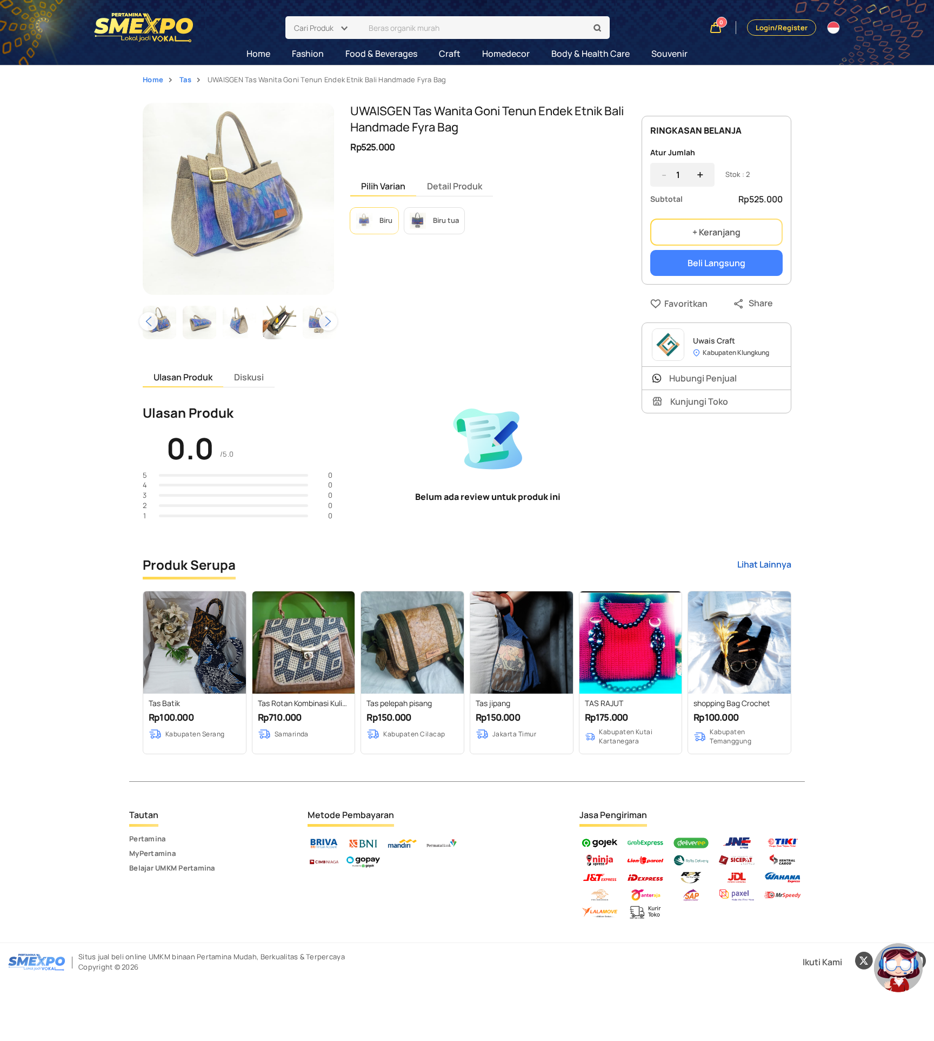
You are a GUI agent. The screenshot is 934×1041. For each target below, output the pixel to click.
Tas (185, 79)
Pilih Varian (383, 186)
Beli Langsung (716, 263)
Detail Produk (454, 186)
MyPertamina (152, 853)
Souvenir (669, 54)
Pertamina (147, 839)
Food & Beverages (381, 54)
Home (258, 54)
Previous (148, 321)
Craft (450, 54)
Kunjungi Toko (699, 401)
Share (761, 303)
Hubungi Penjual (703, 378)
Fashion (308, 54)
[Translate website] (833, 27)
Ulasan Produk (183, 377)
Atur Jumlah (672, 152)
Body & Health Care (590, 54)
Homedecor (506, 54)
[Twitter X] (864, 962)
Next (328, 321)
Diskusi (249, 377)
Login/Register (782, 27)
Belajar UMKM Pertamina (172, 868)
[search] (597, 28)
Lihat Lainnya (764, 564)
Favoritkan (666, 303)
